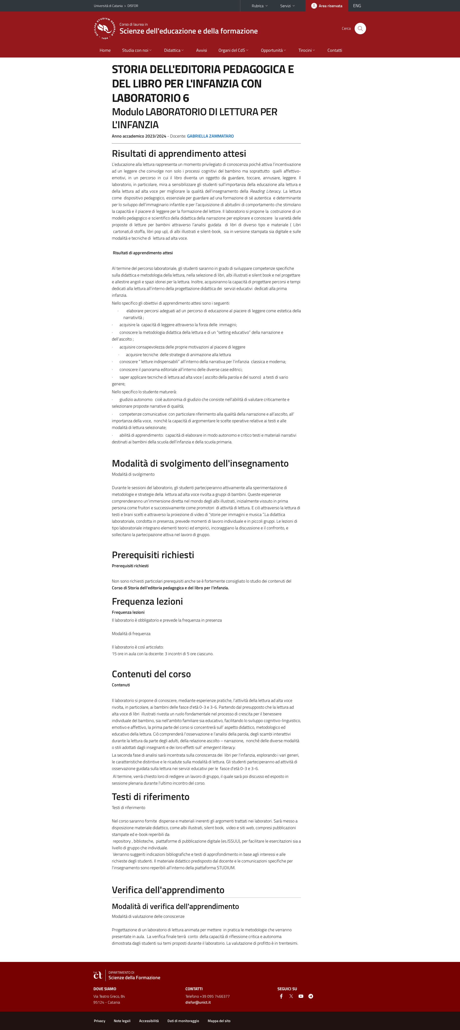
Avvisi (201, 50)
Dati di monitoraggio (183, 1021)
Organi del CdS (231, 50)
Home (105, 50)
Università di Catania (108, 5)
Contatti (335, 50)
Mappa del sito (219, 1021)
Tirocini (305, 50)
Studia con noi (135, 50)
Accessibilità (149, 1021)
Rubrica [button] (258, 6)
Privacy (99, 1021)
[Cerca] (360, 28)
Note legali (122, 1021)
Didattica (172, 50)
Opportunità (272, 50)
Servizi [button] (285, 6)
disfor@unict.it (198, 1002)
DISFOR (132, 5)
